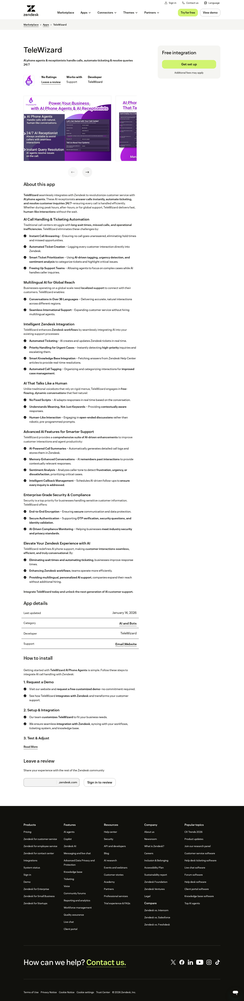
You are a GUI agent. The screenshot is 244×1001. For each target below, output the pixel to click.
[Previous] (73, 172)
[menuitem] (212, 3)
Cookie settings (85, 992)
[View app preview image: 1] (67, 128)
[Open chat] (235, 992)
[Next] (87, 172)
